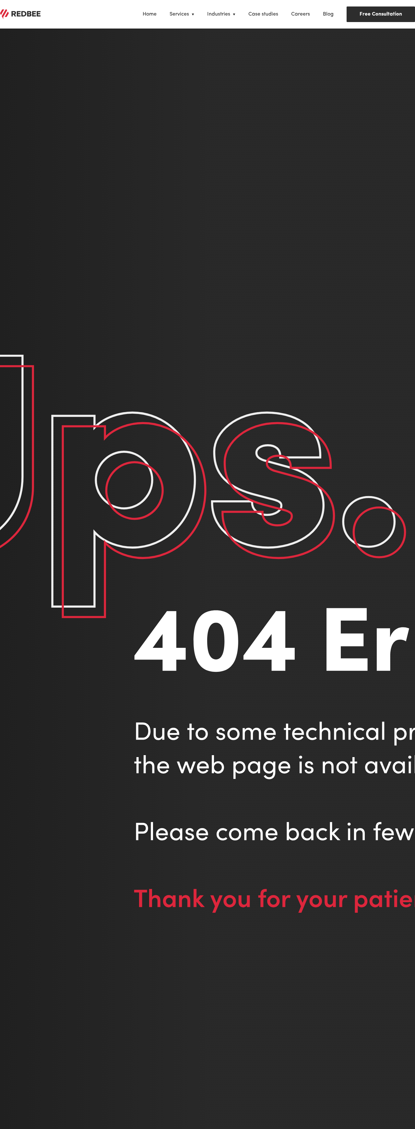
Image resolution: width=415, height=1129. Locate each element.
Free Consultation (381, 14)
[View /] (20, 14)
